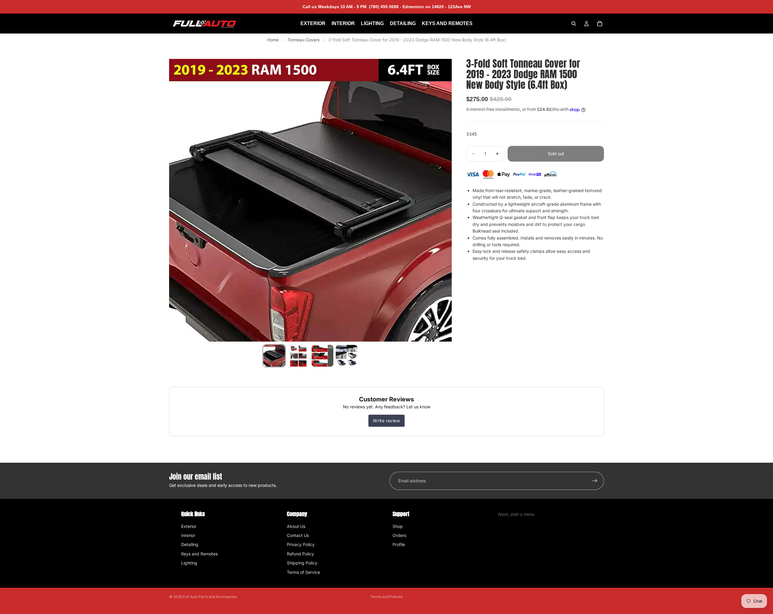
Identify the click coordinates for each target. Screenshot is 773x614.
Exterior (188, 526)
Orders (399, 535)
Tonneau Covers (304, 39)
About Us (296, 526)
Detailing (189, 544)
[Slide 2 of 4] (298, 356)
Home (273, 39)
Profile (399, 544)
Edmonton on (436, 6)
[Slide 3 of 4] (322, 356)
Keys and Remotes (199, 553)
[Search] (573, 23)
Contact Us (298, 535)
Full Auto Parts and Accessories (210, 596)
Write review (386, 420)
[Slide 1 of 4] (274, 356)
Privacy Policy (301, 544)
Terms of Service (303, 572)
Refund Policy (300, 553)
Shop (398, 526)
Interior (188, 535)
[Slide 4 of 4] (347, 356)
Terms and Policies (386, 596)
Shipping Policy (302, 562)
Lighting (189, 562)
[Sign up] (595, 480)
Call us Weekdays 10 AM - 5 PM (352, 6)
